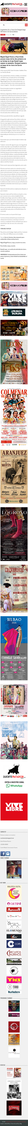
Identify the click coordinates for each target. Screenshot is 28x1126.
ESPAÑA (3, 34)
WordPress (8, 1123)
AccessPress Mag (18, 1123)
